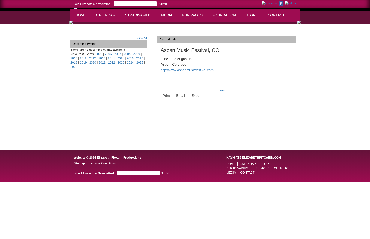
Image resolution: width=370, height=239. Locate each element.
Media (168, 17)
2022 (111, 62)
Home (80, 15)
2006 (108, 54)
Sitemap (79, 163)
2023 (121, 62)
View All (142, 38)
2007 (117, 54)
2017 (139, 58)
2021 (102, 62)
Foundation (225, 17)
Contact (276, 15)
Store (252, 15)
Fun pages (194, 17)
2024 (130, 62)
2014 (111, 58)
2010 (73, 58)
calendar (105, 15)
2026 (73, 66)
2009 (136, 54)
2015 (120, 58)
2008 (127, 54)
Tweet (222, 90)
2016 (130, 58)
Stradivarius (138, 15)
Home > (75, 32)
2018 (73, 62)
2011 (83, 58)
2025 (139, 62)
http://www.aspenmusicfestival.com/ (187, 70)
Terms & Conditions (102, 163)
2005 (98, 54)
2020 (92, 62)
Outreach (282, 168)
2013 (101, 58)
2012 (92, 58)
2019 (83, 62)
